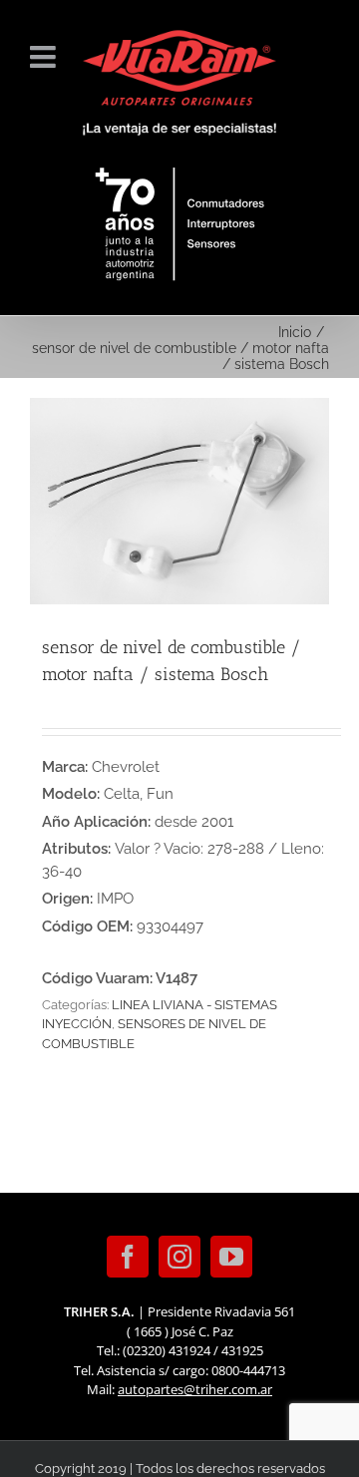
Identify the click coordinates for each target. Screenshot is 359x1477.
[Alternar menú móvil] (45, 57)
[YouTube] (231, 1257)
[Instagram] (179, 1257)
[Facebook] (128, 1257)
